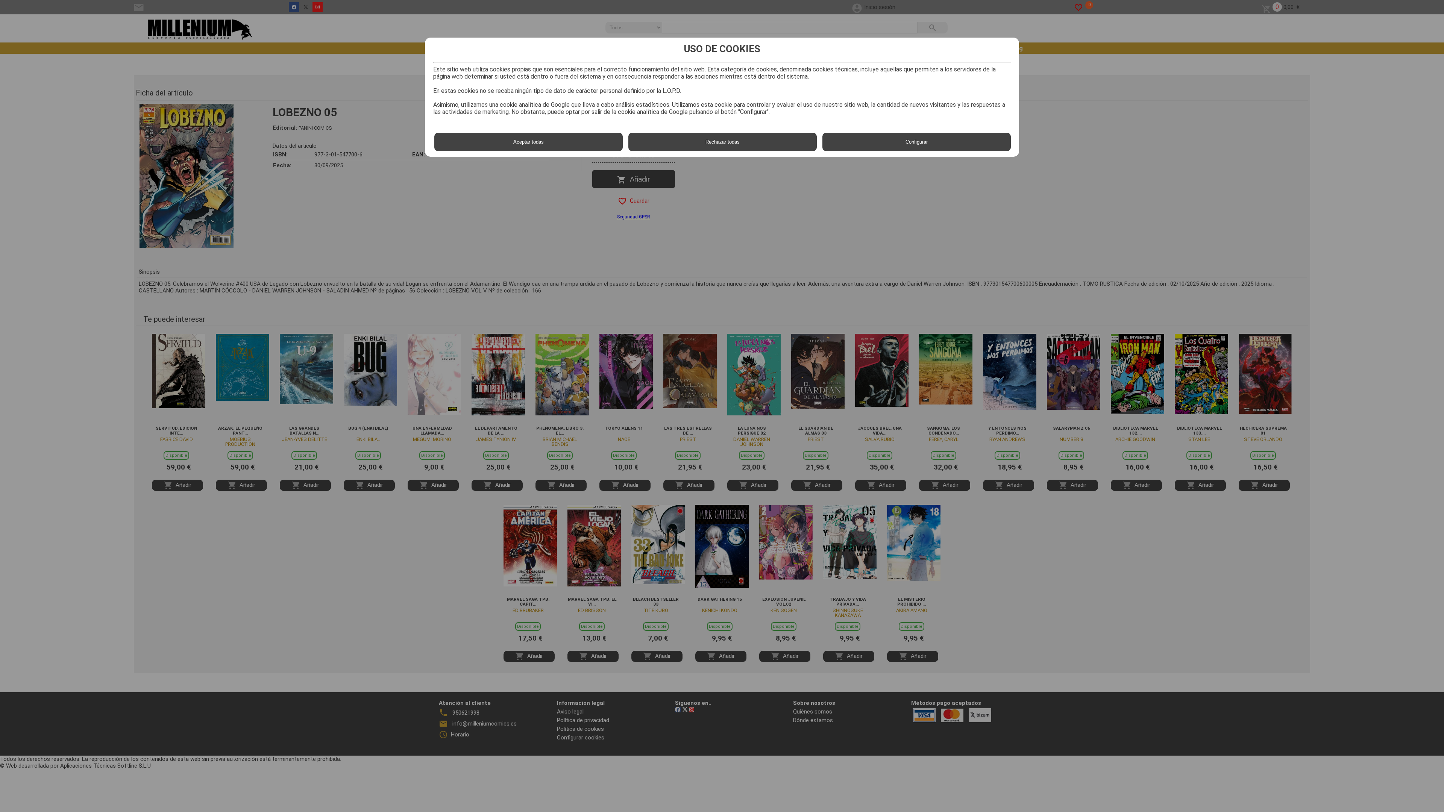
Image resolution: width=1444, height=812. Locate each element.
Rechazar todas (722, 142)
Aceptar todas (528, 142)
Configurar (917, 142)
